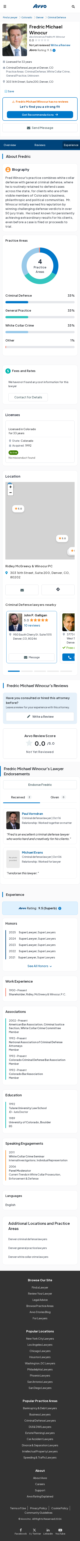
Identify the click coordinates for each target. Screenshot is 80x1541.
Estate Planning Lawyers (40, 1432)
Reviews (40, 145)
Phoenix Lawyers (40, 1375)
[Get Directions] (58, 590)
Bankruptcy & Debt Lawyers (40, 1408)
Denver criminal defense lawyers (27, 1239)
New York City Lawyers (40, 1338)
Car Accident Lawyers (40, 1439)
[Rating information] (54, 50)
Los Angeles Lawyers (40, 1344)
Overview (10, 145)
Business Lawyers (40, 1414)
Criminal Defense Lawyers (40, 1420)
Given (57, 797)
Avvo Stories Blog (40, 1312)
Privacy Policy (38, 1508)
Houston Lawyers (40, 1357)
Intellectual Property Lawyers (40, 1451)
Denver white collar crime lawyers (28, 1256)
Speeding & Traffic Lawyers (40, 1457)
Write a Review (60, 45)
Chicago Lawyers (40, 1351)
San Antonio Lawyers (40, 1381)
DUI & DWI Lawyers (40, 1426)
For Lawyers (40, 1318)
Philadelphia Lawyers (40, 1369)
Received (20, 797)
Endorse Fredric (40, 785)
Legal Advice (40, 1299)
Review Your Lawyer (40, 1293)
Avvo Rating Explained (40, 1496)
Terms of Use (18, 1508)
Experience (71, 145)
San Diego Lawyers (40, 1387)
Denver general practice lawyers (27, 1248)
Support (40, 1490)
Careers (40, 1484)
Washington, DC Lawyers (40, 1363)
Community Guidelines (38, 1512)
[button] (40, 114)
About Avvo (40, 1478)
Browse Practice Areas (40, 1305)
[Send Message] (22, 590)
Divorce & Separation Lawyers (40, 1445)
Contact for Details (28, 397)
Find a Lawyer (40, 1287)
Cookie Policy (59, 1508)
